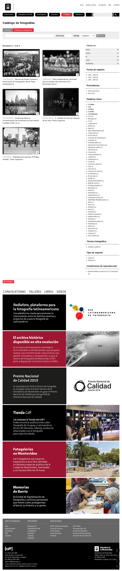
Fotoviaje (53, 536)
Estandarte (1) (92, 188)
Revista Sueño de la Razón (82, 533)
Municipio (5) (92, 119)
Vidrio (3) (91, 258)
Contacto (116, 5)
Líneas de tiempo (55, 533)
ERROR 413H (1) (93, 183)
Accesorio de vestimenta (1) (97, 138)
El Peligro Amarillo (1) (95, 185)
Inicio (82, 5)
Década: (77, 36)
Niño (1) (90, 202)
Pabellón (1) (92, 207)
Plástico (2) (91, 260)
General (7, 30)
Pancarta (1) (92, 212)
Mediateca (79, 14)
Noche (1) (91, 205)
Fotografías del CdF (25, 14)
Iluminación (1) (93, 193)
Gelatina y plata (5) (94, 247)
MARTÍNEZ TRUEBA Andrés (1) (98, 200)
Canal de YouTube (56, 528)
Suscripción (102, 5)
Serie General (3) (93, 91)
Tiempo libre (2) (93, 133)
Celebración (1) (93, 159)
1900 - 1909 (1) (93, 75)
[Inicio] (34, 12)
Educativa (54, 14)
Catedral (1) (92, 157)
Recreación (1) (93, 228)
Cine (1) (90, 166)
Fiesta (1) (91, 190)
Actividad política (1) (94, 142)
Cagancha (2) (92, 123)
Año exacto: (60, 36)
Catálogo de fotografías (23, 30)
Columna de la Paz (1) (95, 171)
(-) (118, 50)
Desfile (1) (91, 178)
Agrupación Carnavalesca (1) (97, 145)
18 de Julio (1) (92, 135)
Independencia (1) (94, 195)
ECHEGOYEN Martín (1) (96, 181)
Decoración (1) (93, 176)
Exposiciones (9, 14)
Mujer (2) (91, 128)
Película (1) (91, 219)
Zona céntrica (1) (93, 236)
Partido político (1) (94, 216)
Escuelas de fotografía (80, 531)
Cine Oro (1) (92, 169)
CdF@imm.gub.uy (14, 562)
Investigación (41, 14)
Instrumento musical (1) (95, 197)
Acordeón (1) (92, 140)
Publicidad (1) (92, 224)
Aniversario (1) (93, 150)
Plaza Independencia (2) (96, 131)
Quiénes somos (91, 5)
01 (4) (90, 121)
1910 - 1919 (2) (93, 77)
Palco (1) (91, 209)
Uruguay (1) (92, 233)
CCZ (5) (90, 116)
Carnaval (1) (92, 152)
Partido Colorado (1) (94, 214)
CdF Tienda (77, 526)
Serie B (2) (91, 93)
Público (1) (91, 226)
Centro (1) (91, 162)
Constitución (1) (93, 174)
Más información (37, 74)
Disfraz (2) (91, 126)
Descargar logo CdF (79, 528)
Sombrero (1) (92, 231)
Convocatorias (55, 531)
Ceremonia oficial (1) (95, 164)
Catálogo (67, 14)
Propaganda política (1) (95, 221)
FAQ (109, 5)
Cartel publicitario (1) (95, 154)
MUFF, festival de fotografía (59, 526)
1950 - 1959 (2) (93, 80)
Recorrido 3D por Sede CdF (82, 536)
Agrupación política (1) (95, 147)
